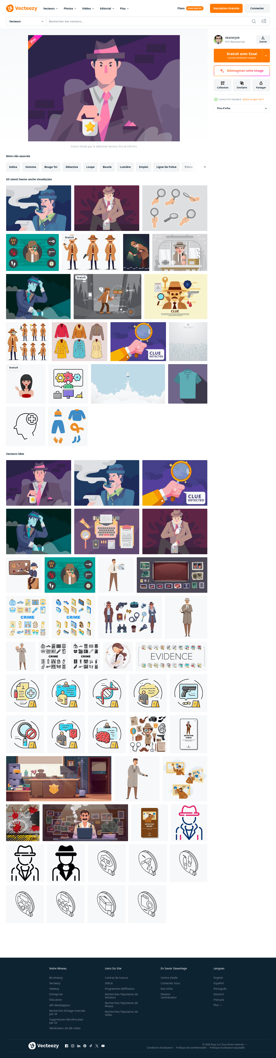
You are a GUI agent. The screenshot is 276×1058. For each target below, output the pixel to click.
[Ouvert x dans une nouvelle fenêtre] (96, 1045)
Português (220, 988)
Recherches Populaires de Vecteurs (121, 995)
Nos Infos (167, 988)
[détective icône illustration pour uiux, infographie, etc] (189, 822)
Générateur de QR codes (65, 1028)
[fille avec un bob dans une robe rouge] (26, 384)
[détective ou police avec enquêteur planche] (24, 575)
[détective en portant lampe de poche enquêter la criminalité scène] (137, 778)
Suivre (263, 41)
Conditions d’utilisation (160, 1047)
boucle (107, 167)
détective (72, 167)
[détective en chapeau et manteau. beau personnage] (91, 252)
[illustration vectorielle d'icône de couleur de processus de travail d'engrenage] (68, 384)
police (189, 167)
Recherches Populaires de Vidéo (121, 1013)
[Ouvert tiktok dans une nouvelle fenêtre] (90, 1045)
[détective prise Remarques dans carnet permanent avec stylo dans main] (186, 617)
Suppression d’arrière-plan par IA (66, 1021)
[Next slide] (202, 167)
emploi (143, 167)
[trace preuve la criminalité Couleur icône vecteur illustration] (188, 693)
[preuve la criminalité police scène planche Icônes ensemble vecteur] (171, 656)
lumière (125, 167)
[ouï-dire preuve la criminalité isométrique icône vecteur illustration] (107, 863)
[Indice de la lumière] (38, 296)
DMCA (109, 983)
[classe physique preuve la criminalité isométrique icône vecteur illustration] (188, 863)
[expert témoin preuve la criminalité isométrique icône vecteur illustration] (25, 904)
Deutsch (219, 994)
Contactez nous (170, 983)
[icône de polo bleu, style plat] (187, 384)
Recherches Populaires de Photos (121, 1004)
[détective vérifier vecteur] (188, 734)
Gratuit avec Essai (242, 56)
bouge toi (50, 167)
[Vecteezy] (21, 8)
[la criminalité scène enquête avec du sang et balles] (22, 822)
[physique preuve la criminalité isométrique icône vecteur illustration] (148, 863)
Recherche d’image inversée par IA (67, 1012)
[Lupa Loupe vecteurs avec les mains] (174, 208)
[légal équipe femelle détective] (118, 656)
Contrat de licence (116, 977)
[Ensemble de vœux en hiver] (79, 341)
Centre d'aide (169, 977)
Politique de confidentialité (191, 1047)
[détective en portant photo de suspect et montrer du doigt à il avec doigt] (20, 656)
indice (13, 167)
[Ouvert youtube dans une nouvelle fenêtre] (103, 1045)
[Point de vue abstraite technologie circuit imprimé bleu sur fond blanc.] (188, 341)
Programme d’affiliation (119, 988)
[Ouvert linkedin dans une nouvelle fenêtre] (78, 1045)
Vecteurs (49, 8)
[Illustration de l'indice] (107, 296)
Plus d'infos (223, 108)
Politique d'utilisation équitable (227, 1047)
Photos (68, 8)
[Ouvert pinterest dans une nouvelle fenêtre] (84, 1045)
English (218, 977)
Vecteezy (54, 983)
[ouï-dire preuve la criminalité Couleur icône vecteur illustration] (148, 693)
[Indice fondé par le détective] (38, 483)
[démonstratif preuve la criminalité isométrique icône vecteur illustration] (106, 904)
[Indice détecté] (138, 341)
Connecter (257, 8)
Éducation (55, 999)
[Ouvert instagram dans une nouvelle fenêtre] (72, 1045)
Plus (123, 8)
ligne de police (166, 167)
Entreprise (56, 994)
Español (219, 983)
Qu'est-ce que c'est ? (253, 99)
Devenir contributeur (169, 995)
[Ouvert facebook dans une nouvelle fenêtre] (66, 1045)
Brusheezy (56, 977)
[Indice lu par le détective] (38, 208)
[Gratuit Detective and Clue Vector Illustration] (32, 252)
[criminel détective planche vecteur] (185, 778)
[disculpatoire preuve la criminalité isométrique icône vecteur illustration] (147, 904)
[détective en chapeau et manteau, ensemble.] (27, 341)
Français (219, 999)
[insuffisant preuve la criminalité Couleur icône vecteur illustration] (25, 734)
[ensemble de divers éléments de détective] (148, 734)
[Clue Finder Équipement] (106, 531)
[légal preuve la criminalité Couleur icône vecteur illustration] (107, 693)
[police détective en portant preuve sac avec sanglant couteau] (116, 575)
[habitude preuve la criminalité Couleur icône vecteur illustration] (107, 734)
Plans (181, 8)
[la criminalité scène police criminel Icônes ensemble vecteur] (27, 617)
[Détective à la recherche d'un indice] (136, 252)
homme (30, 167)
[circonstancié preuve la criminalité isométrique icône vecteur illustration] (66, 904)
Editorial (105, 8)
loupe (90, 167)
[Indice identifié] (106, 208)
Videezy (54, 988)
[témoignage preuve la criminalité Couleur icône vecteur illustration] (66, 734)
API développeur (59, 1005)
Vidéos (86, 8)
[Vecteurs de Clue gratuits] (179, 252)
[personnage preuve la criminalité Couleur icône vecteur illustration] (66, 693)
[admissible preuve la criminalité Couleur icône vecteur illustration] (25, 693)
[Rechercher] (254, 21)
